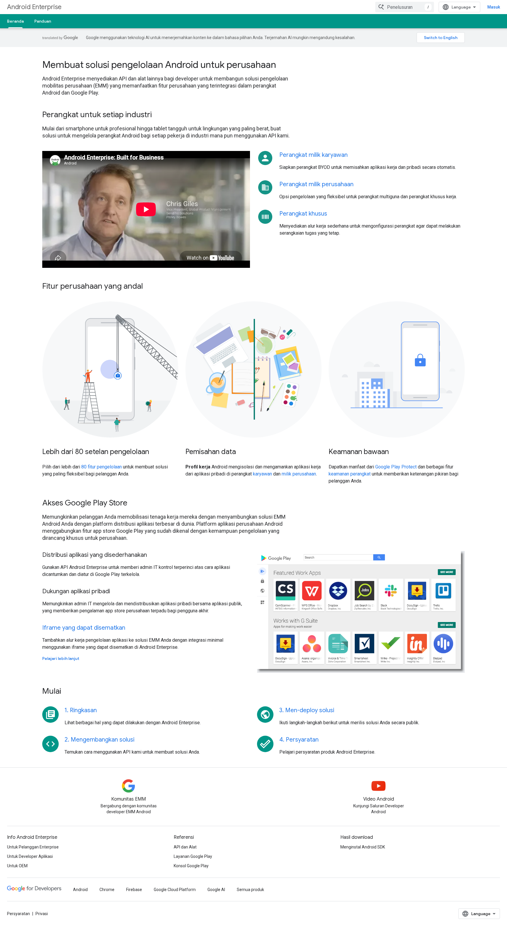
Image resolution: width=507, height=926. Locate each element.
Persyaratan (18, 913)
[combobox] (404, 7)
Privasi (42, 913)
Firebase (134, 889)
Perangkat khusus (303, 213)
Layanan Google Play (193, 856)
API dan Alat (185, 847)
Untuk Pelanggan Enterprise (33, 847)
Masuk (493, 7)
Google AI (216, 889)
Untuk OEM (17, 865)
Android (80, 889)
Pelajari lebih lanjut (60, 658)
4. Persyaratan (299, 739)
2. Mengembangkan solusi (99, 739)
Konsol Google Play (191, 865)
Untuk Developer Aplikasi (30, 856)
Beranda (15, 21)
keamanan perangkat (350, 474)
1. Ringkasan (81, 710)
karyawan (262, 474)
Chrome (106, 889)
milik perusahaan (299, 474)
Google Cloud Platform (175, 889)
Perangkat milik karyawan (313, 155)
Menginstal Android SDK (362, 847)
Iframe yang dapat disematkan (83, 627)
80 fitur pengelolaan (101, 467)
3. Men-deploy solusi (306, 710)
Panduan (42, 21)
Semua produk (250, 889)
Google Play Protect (396, 467)
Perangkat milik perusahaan (316, 184)
